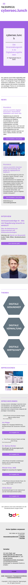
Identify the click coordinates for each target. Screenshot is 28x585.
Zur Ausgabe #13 (14, 432)
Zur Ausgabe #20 (14, 474)
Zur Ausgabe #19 (14, 454)
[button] (3, 4)
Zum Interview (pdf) (14, 243)
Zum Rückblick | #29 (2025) (14, 197)
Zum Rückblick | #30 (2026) (14, 139)
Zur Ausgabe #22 (14, 496)
